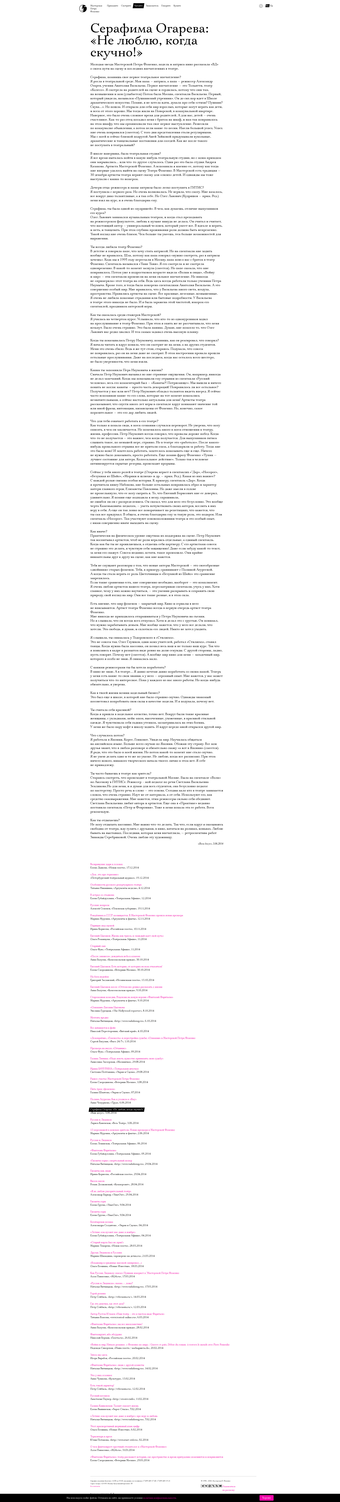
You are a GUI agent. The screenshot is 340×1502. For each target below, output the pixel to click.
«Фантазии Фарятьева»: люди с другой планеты (117, 1365)
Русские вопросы (99, 905)
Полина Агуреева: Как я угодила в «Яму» (113, 1099)
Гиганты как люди (100, 1170)
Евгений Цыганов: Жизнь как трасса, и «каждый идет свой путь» (127, 935)
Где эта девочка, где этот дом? (107, 1303)
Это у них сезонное (101, 1375)
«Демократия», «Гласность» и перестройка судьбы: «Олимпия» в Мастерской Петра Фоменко (142, 1038)
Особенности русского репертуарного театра (115, 884)
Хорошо (266, 1497)
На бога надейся (99, 976)
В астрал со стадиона (102, 895)
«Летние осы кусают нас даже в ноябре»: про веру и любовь (124, 1416)
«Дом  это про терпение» (104, 874)
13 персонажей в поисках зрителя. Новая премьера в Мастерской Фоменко (132, 1130)
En (271, 5)
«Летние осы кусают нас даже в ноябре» (112, 1232)
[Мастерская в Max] (209, 1486)
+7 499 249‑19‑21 (163, 1481)
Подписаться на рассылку (224, 1486)
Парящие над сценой (102, 925)
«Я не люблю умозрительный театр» (110, 1191)
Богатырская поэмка (101, 1222)
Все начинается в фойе (103, 1027)
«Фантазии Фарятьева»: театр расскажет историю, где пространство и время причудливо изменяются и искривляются (156, 1457)
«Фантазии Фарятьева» (103, 1150)
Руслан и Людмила (101, 1119)
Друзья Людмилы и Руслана (106, 1252)
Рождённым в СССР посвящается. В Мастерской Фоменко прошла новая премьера (136, 915)
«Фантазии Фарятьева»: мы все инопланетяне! (116, 1324)
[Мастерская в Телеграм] (202, 1486)
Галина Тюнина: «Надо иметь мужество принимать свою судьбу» (126, 1058)
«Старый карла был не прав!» (107, 1242)
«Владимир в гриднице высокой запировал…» (116, 1262)
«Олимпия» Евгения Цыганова (107, 1007)
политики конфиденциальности (159, 1498)
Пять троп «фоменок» (102, 1089)
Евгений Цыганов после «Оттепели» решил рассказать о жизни (126, 987)
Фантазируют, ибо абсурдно (106, 1334)
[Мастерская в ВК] (206, 1486)
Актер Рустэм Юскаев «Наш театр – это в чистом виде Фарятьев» (127, 1314)
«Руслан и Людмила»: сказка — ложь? (111, 1283)
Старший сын (98, 946)
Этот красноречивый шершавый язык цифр (114, 1426)
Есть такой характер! (102, 1385)
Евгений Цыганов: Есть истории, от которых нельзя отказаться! (126, 966)
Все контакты (95, 1486)
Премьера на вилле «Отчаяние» (108, 1048)
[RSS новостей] (216, 1486)
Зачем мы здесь (98, 1354)
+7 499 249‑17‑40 (149, 1481)
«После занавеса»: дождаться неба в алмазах (115, 956)
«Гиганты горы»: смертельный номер (111, 1160)
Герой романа (98, 1293)
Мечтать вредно (99, 1017)
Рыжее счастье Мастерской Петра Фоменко (115, 1078)
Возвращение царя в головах (106, 864)
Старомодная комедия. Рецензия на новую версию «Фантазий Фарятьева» (131, 997)
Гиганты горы (98, 1201)
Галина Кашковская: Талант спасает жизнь (114, 1405)
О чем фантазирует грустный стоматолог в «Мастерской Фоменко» (128, 1446)
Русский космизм (100, 1395)
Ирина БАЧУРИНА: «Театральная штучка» (114, 1068)
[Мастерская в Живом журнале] (213, 1486)
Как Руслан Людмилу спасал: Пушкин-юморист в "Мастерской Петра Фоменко (134, 1273)
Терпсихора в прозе (101, 1436)
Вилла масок (97, 1181)
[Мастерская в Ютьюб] (220, 1486)
